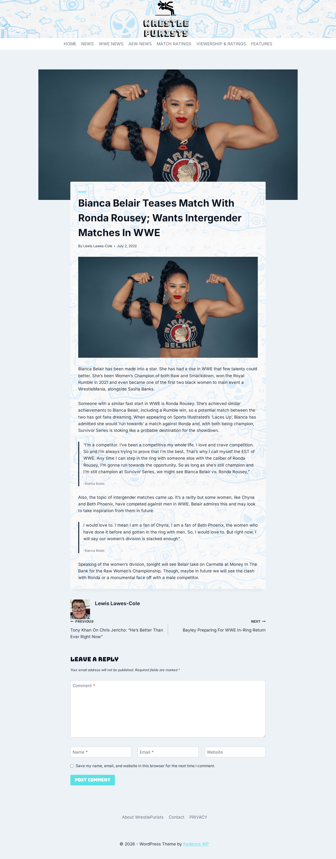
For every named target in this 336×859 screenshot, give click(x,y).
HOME (70, 43)
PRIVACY (198, 817)
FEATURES (261, 43)
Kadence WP (196, 844)
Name (80, 752)
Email (147, 752)
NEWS (87, 43)
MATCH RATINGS (174, 43)
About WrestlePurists (143, 817)
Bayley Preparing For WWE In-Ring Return (224, 625)
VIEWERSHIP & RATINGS (221, 43)
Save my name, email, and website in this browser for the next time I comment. (145, 765)
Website (215, 752)
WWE (82, 192)
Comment (84, 685)
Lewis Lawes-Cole (97, 246)
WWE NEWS (111, 43)
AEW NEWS (140, 43)
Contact (176, 817)
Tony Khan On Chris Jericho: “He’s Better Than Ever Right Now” (116, 629)
